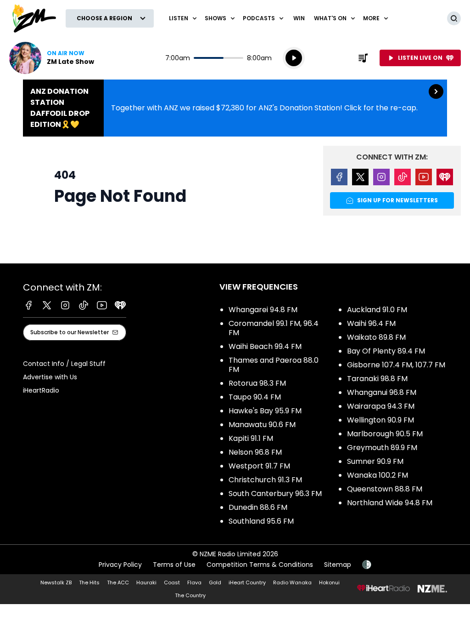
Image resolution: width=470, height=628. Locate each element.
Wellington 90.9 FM (380, 420)
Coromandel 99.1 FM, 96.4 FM (274, 328)
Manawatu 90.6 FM (262, 424)
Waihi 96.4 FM (371, 323)
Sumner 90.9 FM (375, 461)
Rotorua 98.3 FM (257, 383)
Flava (194, 582)
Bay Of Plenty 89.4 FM (386, 351)
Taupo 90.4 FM (255, 397)
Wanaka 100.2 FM (377, 475)
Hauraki (146, 582)
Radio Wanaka (292, 582)
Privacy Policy (120, 564)
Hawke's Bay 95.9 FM (265, 410)
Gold (215, 582)
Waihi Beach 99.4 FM (265, 346)
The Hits (89, 582)
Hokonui (329, 582)
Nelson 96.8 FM (255, 452)
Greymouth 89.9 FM (382, 447)
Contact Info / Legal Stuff (64, 363)
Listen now (51, 58)
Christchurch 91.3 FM (265, 479)
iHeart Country (247, 582)
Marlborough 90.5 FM (385, 433)
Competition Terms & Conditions (260, 564)
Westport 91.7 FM (259, 466)
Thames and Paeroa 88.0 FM (274, 365)
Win (299, 18)
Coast (172, 582)
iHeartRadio (41, 390)
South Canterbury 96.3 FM (275, 493)
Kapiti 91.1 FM (251, 438)
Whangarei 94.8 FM (263, 309)
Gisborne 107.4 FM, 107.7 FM (396, 365)
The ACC (118, 582)
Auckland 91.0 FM (377, 309)
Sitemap (337, 564)
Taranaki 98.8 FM (377, 378)
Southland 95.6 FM (261, 521)
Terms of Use (174, 564)
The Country (190, 595)
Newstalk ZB (56, 582)
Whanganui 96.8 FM (381, 392)
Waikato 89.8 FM (376, 337)
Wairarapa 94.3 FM (380, 406)
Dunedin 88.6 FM (258, 507)
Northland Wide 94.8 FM (389, 502)
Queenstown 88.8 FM (384, 489)
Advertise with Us (50, 377)
